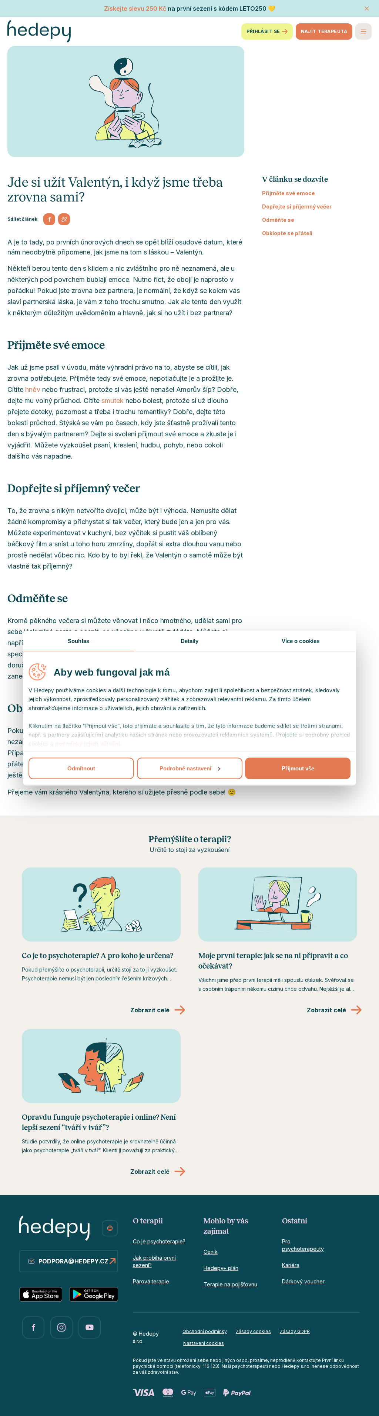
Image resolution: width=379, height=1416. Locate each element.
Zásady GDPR (295, 1331)
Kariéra (290, 1265)
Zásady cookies (253, 1331)
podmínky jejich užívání (87, 743)
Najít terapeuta (324, 31)
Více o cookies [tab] (300, 640)
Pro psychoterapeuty (303, 1245)
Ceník (211, 1252)
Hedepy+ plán (221, 1268)
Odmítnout (81, 768)
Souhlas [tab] (78, 640)
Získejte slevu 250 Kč (135, 8)
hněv (32, 389)
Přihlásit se (263, 31)
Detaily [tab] (190, 640)
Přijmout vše (298, 768)
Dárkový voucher (303, 1281)
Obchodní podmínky (204, 1331)
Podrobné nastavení (185, 768)
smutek (112, 400)
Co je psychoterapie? (159, 1241)
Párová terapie (151, 1281)
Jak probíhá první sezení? (154, 1261)
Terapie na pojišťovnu (230, 1284)
